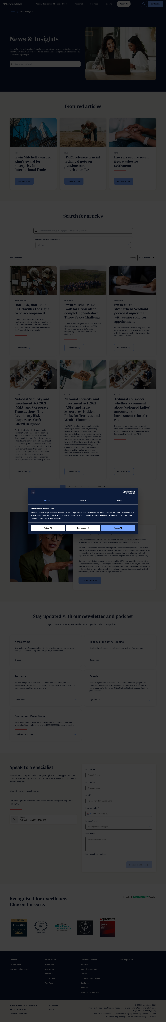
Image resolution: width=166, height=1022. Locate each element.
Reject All (48, 528)
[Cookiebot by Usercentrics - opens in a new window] (124, 492)
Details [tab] (83, 500)
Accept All (118, 528)
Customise (81, 528)
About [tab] (119, 500)
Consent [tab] (46, 501)
